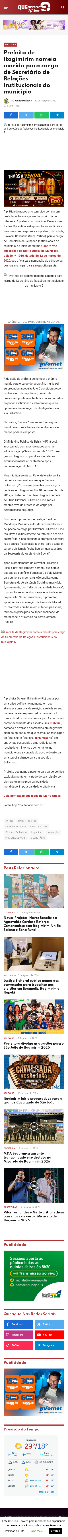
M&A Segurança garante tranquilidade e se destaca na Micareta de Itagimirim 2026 (27, 1157)
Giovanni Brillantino (16, 832)
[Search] (62, 7)
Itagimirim (36, 832)
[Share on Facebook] (11, 115)
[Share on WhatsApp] (41, 115)
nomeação (53, 832)
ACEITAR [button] (55, 1531)
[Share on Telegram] (57, 115)
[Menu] (6, 7)
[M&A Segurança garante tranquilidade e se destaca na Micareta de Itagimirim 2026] (34, 1126)
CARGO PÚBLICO (27, 821)
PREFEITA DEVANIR (15, 837)
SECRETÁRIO (38, 837)
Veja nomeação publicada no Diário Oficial (32, 795)
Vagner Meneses (23, 100)
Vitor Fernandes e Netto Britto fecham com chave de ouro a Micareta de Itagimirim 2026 (34, 1216)
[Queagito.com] (34, 7)
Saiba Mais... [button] (37, 1531)
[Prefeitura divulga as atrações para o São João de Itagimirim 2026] (34, 1016)
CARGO (9, 821)
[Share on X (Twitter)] (26, 115)
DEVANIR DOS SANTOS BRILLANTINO (26, 826)
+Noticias (10, 44)
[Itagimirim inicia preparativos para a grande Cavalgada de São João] (34, 1072)
